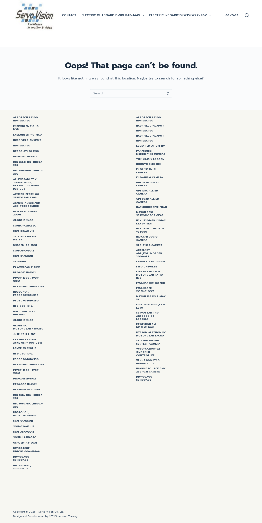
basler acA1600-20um (25, 213)
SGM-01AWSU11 (23, 256)
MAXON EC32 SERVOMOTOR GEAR (150, 214)
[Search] (247, 15)
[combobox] (127, 93)
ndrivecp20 (144, 130)
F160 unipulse (146, 266)
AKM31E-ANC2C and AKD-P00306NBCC (26, 205)
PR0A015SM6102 (24, 272)
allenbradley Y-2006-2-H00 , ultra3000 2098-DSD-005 (26, 184)
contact (69, 15)
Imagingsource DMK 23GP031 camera (151, 370)
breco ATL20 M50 (26, 151)
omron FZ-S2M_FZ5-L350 (150, 306)
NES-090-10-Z (23, 306)
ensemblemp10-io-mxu (26, 128)
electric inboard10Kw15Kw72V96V (178, 15)
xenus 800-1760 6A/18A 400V (148, 362)
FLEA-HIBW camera (149, 177)
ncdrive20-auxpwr (27, 140)
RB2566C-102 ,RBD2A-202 (28, 164)
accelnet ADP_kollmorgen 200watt (149, 253)
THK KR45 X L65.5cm (150, 159)
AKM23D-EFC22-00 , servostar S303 (27, 196)
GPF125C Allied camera (147, 192)
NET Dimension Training (63, 516)
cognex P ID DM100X (151, 261)
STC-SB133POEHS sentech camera (148, 342)
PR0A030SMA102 (25, 156)
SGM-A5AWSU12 (23, 250)
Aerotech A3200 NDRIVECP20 (25, 119)
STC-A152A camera (149, 245)
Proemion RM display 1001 (146, 326)
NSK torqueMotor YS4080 (150, 230)
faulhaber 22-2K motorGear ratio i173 (149, 275)
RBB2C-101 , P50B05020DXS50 (25, 293)
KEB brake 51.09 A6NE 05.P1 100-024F (28, 341)
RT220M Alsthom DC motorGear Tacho (151, 334)
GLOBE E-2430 (23, 220)
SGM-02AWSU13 (23, 231)
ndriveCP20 (21, 145)
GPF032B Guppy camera (147, 184)
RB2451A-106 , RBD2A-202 (28, 172)
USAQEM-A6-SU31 (25, 245)
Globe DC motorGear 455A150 (28, 327)
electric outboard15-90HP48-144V (110, 15)
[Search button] (168, 93)
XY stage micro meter (24, 238)
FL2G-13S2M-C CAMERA (146, 171)
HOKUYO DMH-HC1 (148, 164)
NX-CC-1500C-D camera (147, 238)
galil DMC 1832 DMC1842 (24, 313)
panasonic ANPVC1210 (28, 286)
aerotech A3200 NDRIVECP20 (148, 119)
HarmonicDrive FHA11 (151, 207)
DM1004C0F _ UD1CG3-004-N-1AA (26, 450)
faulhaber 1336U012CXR (145, 290)
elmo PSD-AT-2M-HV (150, 146)
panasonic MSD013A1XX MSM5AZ (150, 152)
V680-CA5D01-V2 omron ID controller (148, 352)
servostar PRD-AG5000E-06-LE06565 (147, 316)
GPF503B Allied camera (147, 200)
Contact (231, 15)
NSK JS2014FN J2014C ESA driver (151, 222)
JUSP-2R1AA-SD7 (24, 334)
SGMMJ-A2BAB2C (24, 226)
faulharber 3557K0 (150, 283)
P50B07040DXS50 (26, 300)
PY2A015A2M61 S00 (26, 267)
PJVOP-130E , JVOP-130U (26, 279)
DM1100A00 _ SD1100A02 (22, 458)
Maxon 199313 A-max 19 (151, 298)
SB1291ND (19, 261)
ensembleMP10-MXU (27, 135)
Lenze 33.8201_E (24, 348)
